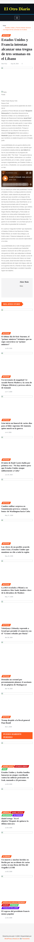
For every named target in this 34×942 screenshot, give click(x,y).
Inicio (4, 25)
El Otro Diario (17, 9)
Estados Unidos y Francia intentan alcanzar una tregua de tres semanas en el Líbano (17, 29)
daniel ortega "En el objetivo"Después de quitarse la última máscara (14, 821)
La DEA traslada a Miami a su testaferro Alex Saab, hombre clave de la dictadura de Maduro (16, 590)
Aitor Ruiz (4, 64)
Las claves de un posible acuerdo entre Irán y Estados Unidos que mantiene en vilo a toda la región (15, 549)
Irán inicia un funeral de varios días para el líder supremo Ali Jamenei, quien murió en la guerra (16, 426)
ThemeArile (26, 939)
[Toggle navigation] (17, 18)
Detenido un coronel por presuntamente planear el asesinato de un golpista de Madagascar (16, 682)
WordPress (8, 939)
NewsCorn (16, 939)
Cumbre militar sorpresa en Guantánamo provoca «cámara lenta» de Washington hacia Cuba (15, 508)
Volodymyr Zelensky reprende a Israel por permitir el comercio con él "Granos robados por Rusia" (16, 631)
